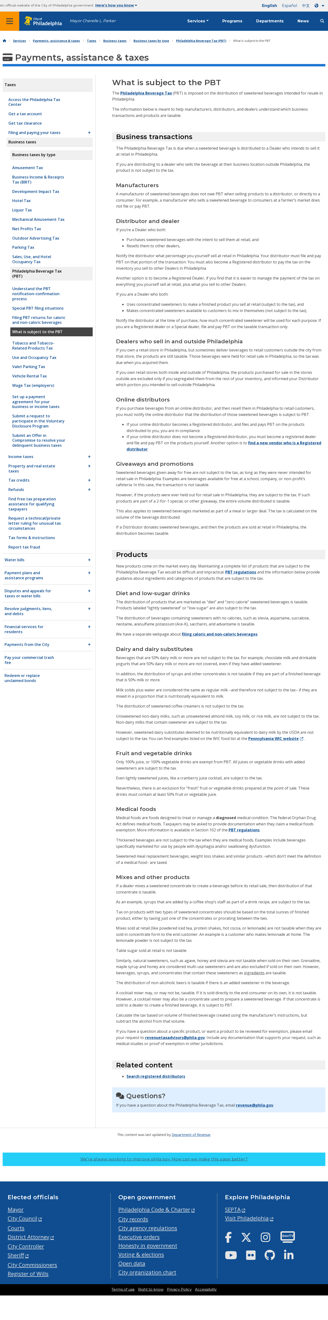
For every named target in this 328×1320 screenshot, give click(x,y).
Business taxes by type (151, 41)
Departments (270, 21)
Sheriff (16, 1255)
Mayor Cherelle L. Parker (92, 21)
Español (289, 5)
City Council (22, 1218)
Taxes (91, 41)
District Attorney (28, 1237)
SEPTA (233, 1209)
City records (133, 1219)
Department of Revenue (191, 1134)
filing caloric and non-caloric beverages (219, 634)
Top (317, 1251)
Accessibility (206, 1289)
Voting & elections (141, 1254)
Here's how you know (114, 5)
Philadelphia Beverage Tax (146, 93)
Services (196, 21)
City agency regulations (147, 1228)
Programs (232, 21)
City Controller (26, 1246)
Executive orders (139, 1237)
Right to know (151, 1289)
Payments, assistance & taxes (56, 41)
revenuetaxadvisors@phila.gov (175, 1037)
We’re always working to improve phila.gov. (164, 1159)
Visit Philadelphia (247, 1218)
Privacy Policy (179, 1289)
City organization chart (147, 1272)
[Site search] (322, 21)
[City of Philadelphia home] (44, 21)
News (303, 21)
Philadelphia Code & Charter (154, 1209)
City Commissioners (32, 1265)
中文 (306, 5)
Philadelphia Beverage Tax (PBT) (201, 41)
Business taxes (115, 41)
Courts (16, 1228)
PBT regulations (240, 572)
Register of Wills (28, 1273)
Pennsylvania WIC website (273, 738)
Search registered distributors (156, 1076)
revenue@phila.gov (254, 1105)
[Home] (4, 41)
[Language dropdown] (320, 6)
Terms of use (123, 1289)
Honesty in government (147, 1245)
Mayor (16, 1209)
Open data (131, 1263)
